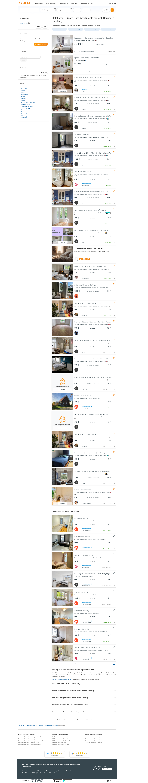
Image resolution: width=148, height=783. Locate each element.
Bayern (23, 91)
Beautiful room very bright (82, 490)
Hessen (23, 100)
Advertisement (111, 51)
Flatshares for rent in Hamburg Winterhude (29, 744)
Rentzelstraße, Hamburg (82, 537)
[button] (48, 10)
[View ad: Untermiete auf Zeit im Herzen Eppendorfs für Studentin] (62, 382)
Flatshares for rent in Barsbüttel (60, 744)
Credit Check (74, 3)
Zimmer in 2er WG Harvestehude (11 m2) (87, 303)
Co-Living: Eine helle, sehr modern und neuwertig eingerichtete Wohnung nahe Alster (101, 574)
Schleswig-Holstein (26, 116)
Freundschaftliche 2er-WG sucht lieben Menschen (90, 266)
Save (45, 26)
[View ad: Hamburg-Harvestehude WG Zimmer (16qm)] (62, 84)
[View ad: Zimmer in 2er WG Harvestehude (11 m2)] (62, 308)
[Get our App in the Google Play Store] (67, 780)
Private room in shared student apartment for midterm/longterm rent (96, 38)
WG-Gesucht (21, 725)
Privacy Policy (68, 764)
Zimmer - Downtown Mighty (83, 555)
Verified (84, 89)
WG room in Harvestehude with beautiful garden (90, 210)
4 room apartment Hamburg (92, 741)
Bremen (23, 96)
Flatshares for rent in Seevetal (59, 739)
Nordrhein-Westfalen (27, 106)
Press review (50, 771)
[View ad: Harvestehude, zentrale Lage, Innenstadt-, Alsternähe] (62, 103)
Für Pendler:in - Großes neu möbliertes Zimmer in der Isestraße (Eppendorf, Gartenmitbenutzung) (105, 230)
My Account (112, 3)
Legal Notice (33, 764)
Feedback (70, 771)
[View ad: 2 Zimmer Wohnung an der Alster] (62, 290)
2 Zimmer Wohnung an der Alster (85, 285)
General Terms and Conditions (46, 764)
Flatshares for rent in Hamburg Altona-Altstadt (30, 741)
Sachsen (23, 112)
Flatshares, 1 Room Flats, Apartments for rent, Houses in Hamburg (41, 725)
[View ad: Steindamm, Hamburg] (62, 523)
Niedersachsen (25, 104)
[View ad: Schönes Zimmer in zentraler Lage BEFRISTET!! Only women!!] (62, 364)
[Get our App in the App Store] (58, 780)
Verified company (86, 183)
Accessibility (76, 764)
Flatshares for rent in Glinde (59, 742)
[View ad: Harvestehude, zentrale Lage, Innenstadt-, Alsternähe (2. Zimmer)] (62, 121)
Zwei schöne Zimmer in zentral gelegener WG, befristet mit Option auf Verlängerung (101, 471)
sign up (32, 75)
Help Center (25, 764)
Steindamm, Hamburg (81, 518)
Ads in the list (24, 23)
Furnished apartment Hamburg (93, 742)
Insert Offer (32, 773)
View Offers (25, 773)
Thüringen (24, 117)
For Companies (63, 3)
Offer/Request (38, 3)
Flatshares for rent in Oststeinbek (60, 737)
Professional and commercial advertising (33, 771)
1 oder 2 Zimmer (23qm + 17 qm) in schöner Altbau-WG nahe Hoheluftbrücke (99, 153)
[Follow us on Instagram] (32, 780)
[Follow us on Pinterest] (41, 780)
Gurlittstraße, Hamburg (82, 592)
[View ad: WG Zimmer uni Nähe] (62, 140)
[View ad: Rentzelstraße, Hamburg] (62, 542)
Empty (38, 26)
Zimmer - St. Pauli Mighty (82, 171)
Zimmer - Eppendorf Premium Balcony (87, 647)
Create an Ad (85, 3)
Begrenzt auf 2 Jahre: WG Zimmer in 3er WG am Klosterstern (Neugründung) (99, 322)
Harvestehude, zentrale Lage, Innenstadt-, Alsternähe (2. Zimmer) (95, 116)
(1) (107, 10)
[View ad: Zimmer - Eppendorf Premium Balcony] (62, 653)
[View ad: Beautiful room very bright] (62, 496)
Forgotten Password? (61, 771)
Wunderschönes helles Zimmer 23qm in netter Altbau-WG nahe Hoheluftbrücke (100, 192)
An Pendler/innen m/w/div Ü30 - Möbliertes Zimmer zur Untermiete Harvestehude (101, 340)
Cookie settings (26, 766)
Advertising (59, 764)
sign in (26, 75)
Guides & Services (50, 3)
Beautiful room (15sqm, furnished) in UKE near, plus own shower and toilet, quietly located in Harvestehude (108, 453)
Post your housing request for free (61, 679)
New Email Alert (42, 44)
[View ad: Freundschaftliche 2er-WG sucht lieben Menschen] (62, 272)
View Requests (41, 773)
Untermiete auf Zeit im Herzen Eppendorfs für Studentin (92, 377)
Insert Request (51, 773)
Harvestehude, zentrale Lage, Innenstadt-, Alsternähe (91, 97)
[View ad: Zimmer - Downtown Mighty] (62, 560)
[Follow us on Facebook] (35, 780)
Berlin (22, 92)
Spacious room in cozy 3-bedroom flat (86, 58)
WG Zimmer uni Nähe (81, 134)
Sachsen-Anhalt (25, 114)
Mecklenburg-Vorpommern (28, 102)
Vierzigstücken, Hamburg (82, 396)
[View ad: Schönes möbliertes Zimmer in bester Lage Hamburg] (62, 420)
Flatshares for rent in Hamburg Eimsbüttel (29, 737)
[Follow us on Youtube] (38, 780)
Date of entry (57, 33)
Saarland (23, 110)
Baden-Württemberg (26, 89)
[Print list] (114, 664)
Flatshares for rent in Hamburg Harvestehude (30, 739)
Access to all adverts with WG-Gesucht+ (89, 249)
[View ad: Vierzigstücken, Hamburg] (62, 401)
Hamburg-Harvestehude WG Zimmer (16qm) (89, 77)
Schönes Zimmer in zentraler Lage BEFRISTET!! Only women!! (94, 359)
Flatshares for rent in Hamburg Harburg (28, 742)
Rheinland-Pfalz (25, 108)
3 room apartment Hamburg (92, 739)
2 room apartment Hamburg (92, 737)
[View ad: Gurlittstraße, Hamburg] (62, 597)
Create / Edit (44, 72)
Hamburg (23, 98)
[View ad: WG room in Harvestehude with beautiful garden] (62, 216)
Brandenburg (24, 94)
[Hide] (114, 91)
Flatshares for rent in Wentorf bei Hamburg (63, 741)
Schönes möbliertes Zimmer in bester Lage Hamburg (91, 414)
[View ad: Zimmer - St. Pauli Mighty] (62, 178)
